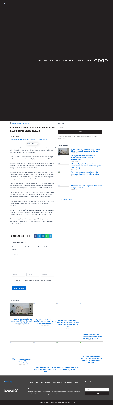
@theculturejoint (66, 199)
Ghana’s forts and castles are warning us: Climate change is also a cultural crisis (21, 321)
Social (65, 60)
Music (51, 60)
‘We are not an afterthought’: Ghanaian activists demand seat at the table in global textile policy (86, 166)
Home (39, 60)
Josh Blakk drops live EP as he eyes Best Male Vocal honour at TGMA (45, 369)
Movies (58, 60)
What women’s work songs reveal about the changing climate (21, 361)
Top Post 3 (25, 123)
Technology (80, 60)
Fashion (71, 60)
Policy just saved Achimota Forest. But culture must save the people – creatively (91, 336)
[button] (35, 236)
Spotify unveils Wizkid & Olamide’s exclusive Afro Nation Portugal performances (83, 157)
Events (89, 60)
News (45, 60)
